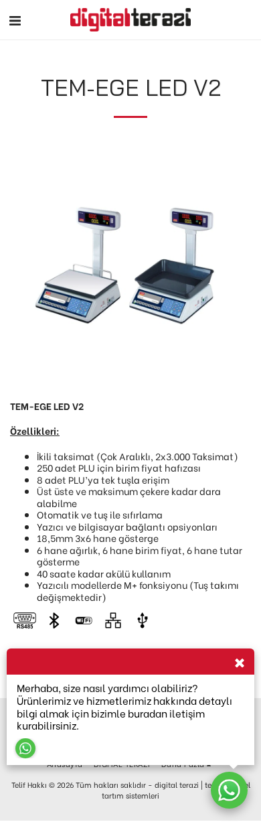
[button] (14, 19)
